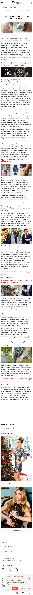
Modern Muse (16, 530)
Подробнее (10, 584)
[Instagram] (16, 569)
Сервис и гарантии (7, 549)
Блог (3, 556)
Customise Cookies (25, 588)
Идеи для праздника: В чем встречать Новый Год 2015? (16, 483)
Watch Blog (13, 7)
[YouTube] (10, 569)
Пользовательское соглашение (11, 560)
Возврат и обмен (7, 553)
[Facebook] (3, 569)
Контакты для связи (8, 558)
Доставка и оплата (7, 551)
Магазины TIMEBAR (8, 546)
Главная (4, 7)
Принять (14, 588)
